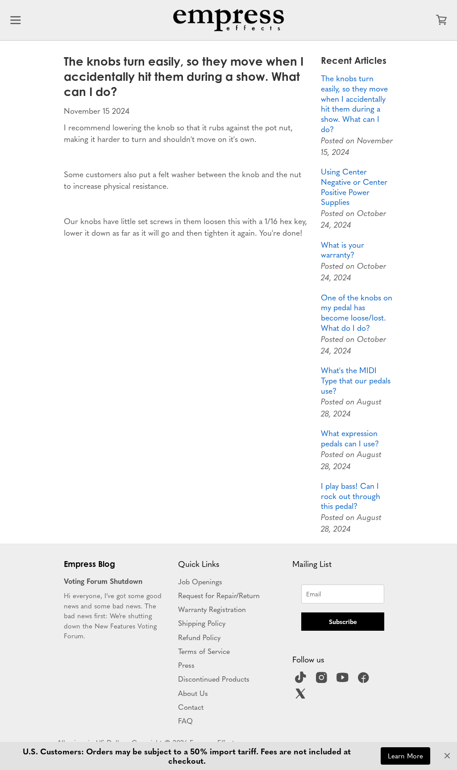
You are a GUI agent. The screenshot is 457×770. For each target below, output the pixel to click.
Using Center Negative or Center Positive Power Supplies (354, 186)
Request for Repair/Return (219, 595)
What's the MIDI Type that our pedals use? (356, 380)
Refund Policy (199, 637)
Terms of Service (204, 651)
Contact (191, 707)
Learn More (405, 755)
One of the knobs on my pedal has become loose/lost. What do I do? (356, 312)
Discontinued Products (213, 678)
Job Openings (200, 581)
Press (186, 665)
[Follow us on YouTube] (343, 680)
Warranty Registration (212, 609)
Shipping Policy (201, 623)
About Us (193, 693)
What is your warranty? (342, 250)
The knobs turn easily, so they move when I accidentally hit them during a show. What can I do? (354, 103)
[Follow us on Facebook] (364, 680)
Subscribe (343, 621)
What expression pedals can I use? (350, 438)
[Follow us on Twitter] (301, 696)
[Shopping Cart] (441, 20)
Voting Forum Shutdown (103, 581)
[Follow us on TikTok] (301, 680)
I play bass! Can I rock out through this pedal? (350, 496)
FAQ (185, 720)
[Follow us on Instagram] (322, 680)
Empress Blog (89, 564)
